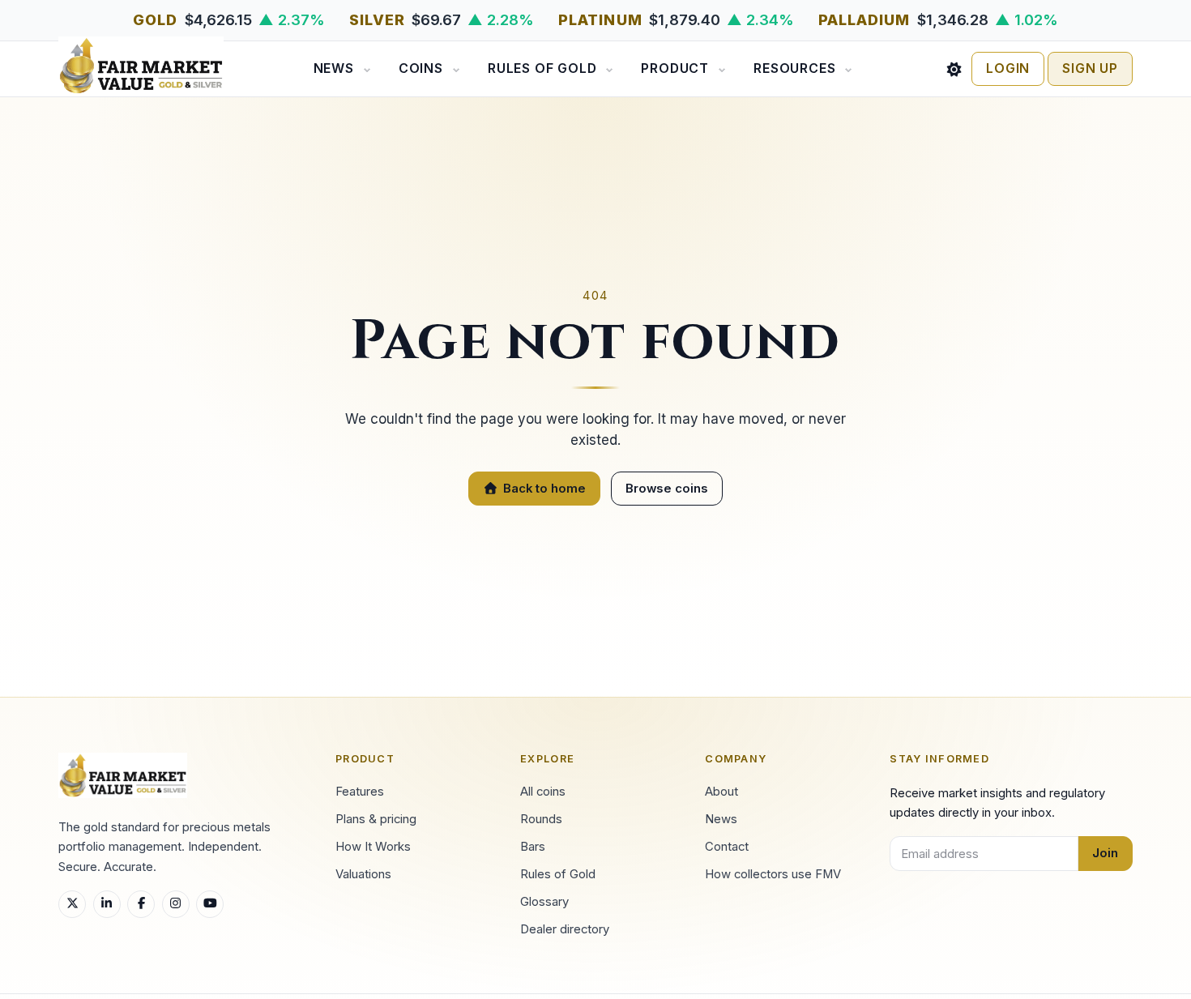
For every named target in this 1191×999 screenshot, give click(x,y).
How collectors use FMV (773, 874)
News (334, 68)
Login (1008, 68)
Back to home (544, 488)
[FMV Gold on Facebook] (141, 904)
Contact (727, 846)
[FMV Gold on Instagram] (176, 904)
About (721, 791)
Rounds (541, 819)
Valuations (363, 874)
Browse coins (666, 488)
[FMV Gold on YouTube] (210, 904)
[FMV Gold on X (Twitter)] (72, 904)
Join (1105, 853)
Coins (421, 68)
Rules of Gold (542, 68)
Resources (794, 68)
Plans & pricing (375, 819)
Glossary (544, 901)
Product (675, 68)
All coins (543, 791)
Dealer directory (564, 929)
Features (359, 791)
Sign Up (1090, 68)
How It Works (373, 846)
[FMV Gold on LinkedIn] (107, 904)
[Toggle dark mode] (954, 69)
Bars (532, 846)
